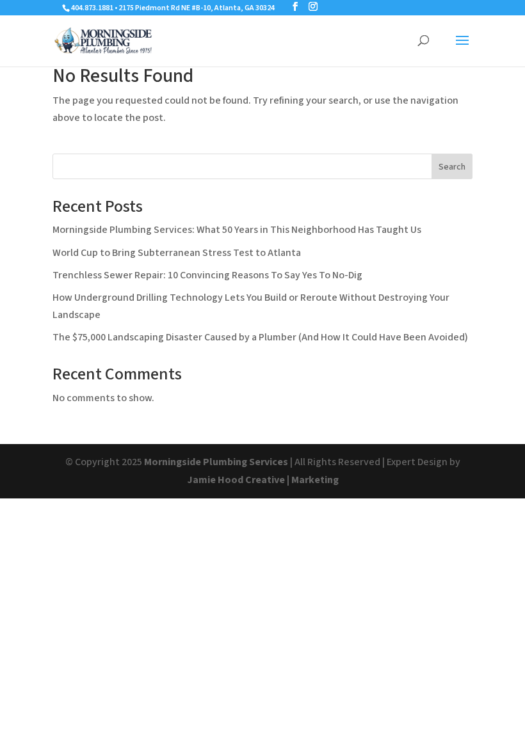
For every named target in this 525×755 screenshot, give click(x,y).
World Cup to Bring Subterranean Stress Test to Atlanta (176, 253)
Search (452, 167)
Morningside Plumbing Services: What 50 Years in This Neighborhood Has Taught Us (236, 230)
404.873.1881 (92, 8)
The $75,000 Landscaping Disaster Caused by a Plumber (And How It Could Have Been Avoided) (260, 337)
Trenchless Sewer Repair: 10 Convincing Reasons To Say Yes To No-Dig (207, 275)
